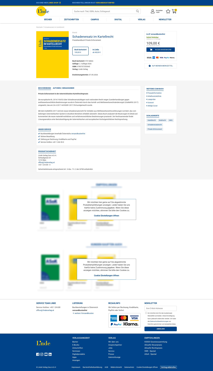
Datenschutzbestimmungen (159, 321)
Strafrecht (162, 120)
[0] (174, 12)
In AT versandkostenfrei (155, 34)
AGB (106, 367)
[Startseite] (42, 11)
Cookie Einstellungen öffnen (106, 215)
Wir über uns (113, 342)
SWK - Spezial (150, 351)
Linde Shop (53, 3)
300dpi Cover (152, 106)
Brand (74, 32)
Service (111, 351)
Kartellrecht (152, 120)
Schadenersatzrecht (155, 125)
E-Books (75, 345)
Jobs (110, 348)
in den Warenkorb (163, 50)
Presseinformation (154, 93)
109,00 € (80, 51)
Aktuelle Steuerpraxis (153, 345)
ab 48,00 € (97, 51)
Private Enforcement (155, 129)
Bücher (48, 19)
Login (158, 12)
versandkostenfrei (105, 3)
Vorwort (150, 103)
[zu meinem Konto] (153, 12)
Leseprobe (151, 99)
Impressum (76, 367)
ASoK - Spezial (150, 354)
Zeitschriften (71, 19)
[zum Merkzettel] (168, 12)
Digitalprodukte (78, 354)
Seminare (76, 351)
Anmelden (159, 10)
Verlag (141, 19)
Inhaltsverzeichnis (154, 96)
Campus (95, 19)
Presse (111, 354)
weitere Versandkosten (84, 313)
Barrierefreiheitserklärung (92, 367)
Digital (118, 19)
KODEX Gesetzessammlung (155, 342)
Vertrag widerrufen (168, 367)
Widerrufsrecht (116, 367)
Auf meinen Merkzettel (162, 66)
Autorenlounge (114, 357)
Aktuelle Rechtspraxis (153, 348)
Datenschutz (129, 367)
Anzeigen (76, 360)
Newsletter (165, 19)
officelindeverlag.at (46, 162)
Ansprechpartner (115, 345)
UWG (170, 120)
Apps (74, 357)
